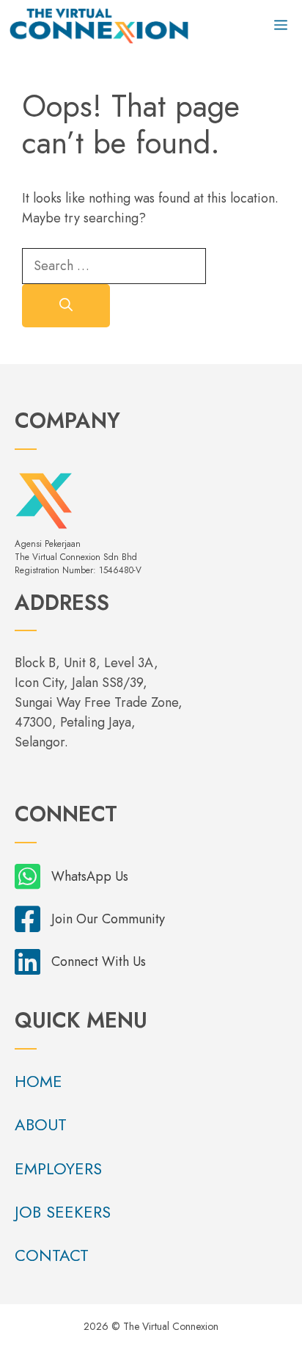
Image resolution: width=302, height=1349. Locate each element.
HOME (38, 1081)
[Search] (66, 305)
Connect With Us (98, 961)
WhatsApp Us (89, 876)
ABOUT (41, 1124)
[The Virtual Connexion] (99, 25)
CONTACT (52, 1255)
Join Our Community (108, 918)
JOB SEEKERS (63, 1211)
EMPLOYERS (58, 1168)
